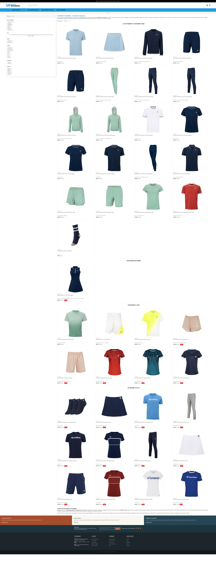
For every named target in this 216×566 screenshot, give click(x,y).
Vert (9, 74)
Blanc (10, 70)
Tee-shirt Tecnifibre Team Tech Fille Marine (66, 173)
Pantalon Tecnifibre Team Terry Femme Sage (105, 96)
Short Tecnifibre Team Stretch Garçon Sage (104, 212)
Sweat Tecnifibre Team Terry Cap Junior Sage (66, 135)
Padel (128, 540)
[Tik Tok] (141, 528)
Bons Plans (111, 542)
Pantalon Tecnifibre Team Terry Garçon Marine (144, 96)
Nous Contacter (94, 545)
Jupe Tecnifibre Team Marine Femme (103, 422)
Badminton (128, 542)
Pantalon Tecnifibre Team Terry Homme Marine (182, 96)
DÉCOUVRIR (76, 522)
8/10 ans (10, 48)
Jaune (10, 72)
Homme (10, 40)
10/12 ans (10, 49)
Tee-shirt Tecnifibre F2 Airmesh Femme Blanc (144, 499)
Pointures (128, 545)
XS (9, 51)
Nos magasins (94, 542)
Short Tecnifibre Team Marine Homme (65, 499)
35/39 (10, 62)
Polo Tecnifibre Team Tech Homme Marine (181, 173)
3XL (9, 57)
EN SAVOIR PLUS (5, 522)
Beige (10, 69)
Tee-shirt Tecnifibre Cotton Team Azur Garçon (144, 422)
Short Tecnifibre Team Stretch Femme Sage (66, 212)
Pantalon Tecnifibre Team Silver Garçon (181, 422)
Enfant (10, 42)
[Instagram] (139, 528)
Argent (10, 68)
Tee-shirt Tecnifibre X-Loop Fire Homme (142, 339)
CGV (110, 545)
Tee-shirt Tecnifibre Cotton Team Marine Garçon (67, 460)
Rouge (10, 73)
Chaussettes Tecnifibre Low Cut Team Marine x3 (67, 422)
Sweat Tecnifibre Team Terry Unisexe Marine (143, 58)
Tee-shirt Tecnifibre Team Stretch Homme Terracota (183, 212)
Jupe (9, 22)
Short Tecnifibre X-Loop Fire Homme (103, 339)
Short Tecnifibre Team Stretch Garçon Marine (182, 58)
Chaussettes (11, 21)
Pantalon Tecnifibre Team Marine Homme (143, 460)
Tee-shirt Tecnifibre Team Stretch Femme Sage (144, 212)
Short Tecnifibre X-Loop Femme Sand (180, 339)
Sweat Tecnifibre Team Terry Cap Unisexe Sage (105, 135)
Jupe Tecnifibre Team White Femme (180, 460)
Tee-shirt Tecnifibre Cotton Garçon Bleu (181, 499)
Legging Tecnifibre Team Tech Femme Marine (144, 173)
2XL (9, 56)
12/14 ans (10, 50)
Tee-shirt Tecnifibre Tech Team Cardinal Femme (105, 499)
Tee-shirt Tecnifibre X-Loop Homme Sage (65, 339)
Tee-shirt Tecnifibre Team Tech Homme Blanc (144, 135)
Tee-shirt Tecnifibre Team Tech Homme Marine (105, 173)
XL (9, 55)
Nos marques (94, 540)
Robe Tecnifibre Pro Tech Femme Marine (65, 295)
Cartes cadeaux (112, 540)
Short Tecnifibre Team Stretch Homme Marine (66, 96)
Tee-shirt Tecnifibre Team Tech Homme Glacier (66, 58)
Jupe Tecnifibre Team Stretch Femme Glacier (105, 58)
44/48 (10, 63)
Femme (10, 41)
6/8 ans (10, 47)
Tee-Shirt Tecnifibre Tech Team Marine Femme (105, 460)
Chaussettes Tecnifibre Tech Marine (64, 250)
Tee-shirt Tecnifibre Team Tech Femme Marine (182, 135)
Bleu (10, 71)
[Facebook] (136, 528)
